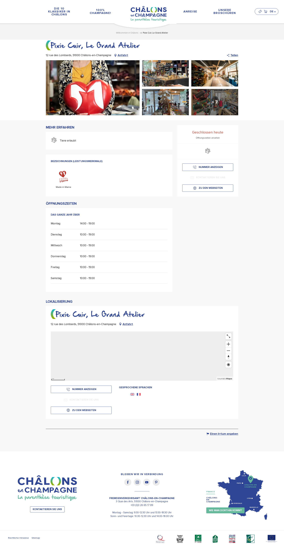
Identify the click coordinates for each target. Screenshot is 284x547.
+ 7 (215, 102)
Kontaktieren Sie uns (47, 509)
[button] (272, 11)
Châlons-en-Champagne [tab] (213, 500)
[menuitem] (59, 11)
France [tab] (210, 492)
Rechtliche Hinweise (18, 537)
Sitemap (36, 537)
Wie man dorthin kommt (225, 510)
